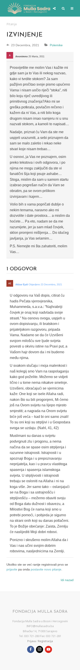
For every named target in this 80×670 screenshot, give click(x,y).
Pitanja (11, 24)
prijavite (11, 569)
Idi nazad (67, 580)
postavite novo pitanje (46, 569)
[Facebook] (30, 649)
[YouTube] (48, 649)
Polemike (56, 45)
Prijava (31, 641)
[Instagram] (39, 649)
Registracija (45, 641)
